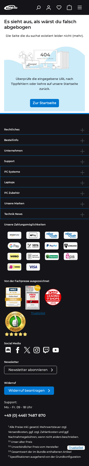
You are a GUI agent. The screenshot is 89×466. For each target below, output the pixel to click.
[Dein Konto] (48, 7)
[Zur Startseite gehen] (10, 7)
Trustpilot (38, 313)
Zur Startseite (44, 103)
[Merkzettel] (59, 7)
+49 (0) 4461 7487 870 (25, 415)
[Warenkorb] (69, 7)
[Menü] (80, 7)
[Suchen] (38, 7)
